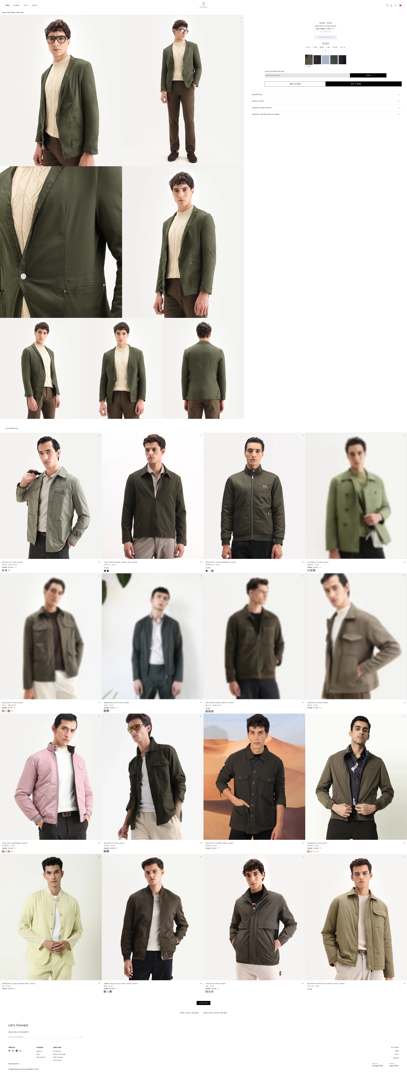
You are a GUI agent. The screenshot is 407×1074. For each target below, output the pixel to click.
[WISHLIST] (395, 5)
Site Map (396, 1058)
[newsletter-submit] (80, 1036)
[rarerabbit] (203, 5)
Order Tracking (58, 1057)
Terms (397, 1054)
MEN (7, 5)
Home (4, 12)
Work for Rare (41, 1057)
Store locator (57, 1060)
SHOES (34, 5)
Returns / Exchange (59, 1054)
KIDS (26, 5)
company (40, 1047)
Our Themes (395, 1047)
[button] (241, 17)
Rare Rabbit (11, 12)
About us (39, 1051)
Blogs (397, 1051)
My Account (57, 1051)
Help (38, 1054)
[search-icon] (387, 5)
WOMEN (17, 5)
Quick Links (57, 1047)
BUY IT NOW (356, 84)
